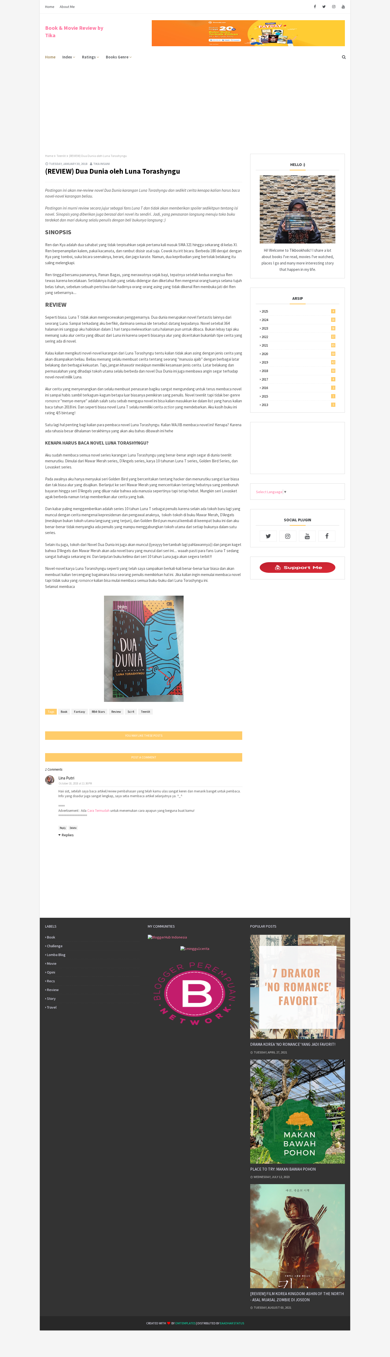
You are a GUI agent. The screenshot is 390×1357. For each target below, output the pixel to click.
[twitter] (324, 6)
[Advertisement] (195, 103)
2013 (298, 405)
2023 (298, 328)
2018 (298, 371)
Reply (63, 828)
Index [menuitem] (67, 56)
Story (51, 998)
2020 (298, 354)
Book (64, 712)
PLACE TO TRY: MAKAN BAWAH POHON (283, 1169)
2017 (298, 379)
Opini (51, 972)
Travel (52, 1007)
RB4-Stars (98, 712)
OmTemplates (185, 1323)
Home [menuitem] (50, 56)
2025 (298, 311)
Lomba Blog (56, 954)
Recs (51, 981)
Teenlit (61, 156)
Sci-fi (131, 712)
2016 (298, 388)
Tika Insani (101, 164)
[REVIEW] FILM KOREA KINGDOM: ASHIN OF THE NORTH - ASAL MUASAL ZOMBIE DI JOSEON (297, 1296)
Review (116, 712)
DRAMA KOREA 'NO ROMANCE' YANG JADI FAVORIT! (292, 1044)
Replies (68, 835)
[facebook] (315, 6)
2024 (298, 320)
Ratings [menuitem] (89, 56)
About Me (67, 6)
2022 (298, 337)
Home (49, 6)
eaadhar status (232, 1323)
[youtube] (342, 6)
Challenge (55, 946)
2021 (298, 345)
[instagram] (333, 6)
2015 (298, 396)
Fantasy (79, 712)
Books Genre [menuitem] (117, 56)
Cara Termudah (98, 810)
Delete (73, 828)
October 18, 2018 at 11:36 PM (75, 783)
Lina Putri (66, 777)
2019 (298, 362)
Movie (52, 963)
